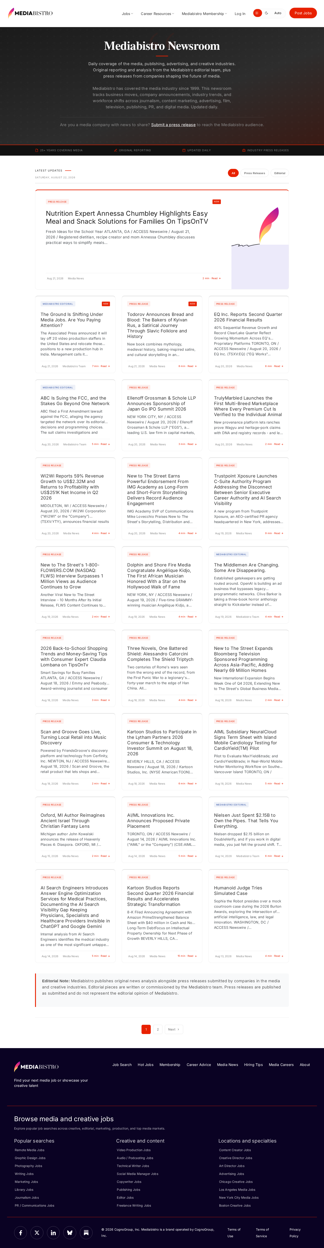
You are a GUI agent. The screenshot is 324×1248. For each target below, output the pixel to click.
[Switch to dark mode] (267, 13)
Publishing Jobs (128, 1189)
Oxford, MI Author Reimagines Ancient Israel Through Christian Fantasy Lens (73, 821)
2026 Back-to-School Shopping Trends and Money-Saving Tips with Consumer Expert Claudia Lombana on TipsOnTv (74, 656)
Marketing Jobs (26, 1181)
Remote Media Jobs (29, 1150)
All (233, 173)
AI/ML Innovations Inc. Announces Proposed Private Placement (158, 821)
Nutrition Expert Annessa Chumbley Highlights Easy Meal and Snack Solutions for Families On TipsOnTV (127, 217)
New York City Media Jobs (239, 1197)
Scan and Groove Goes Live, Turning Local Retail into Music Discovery (73, 737)
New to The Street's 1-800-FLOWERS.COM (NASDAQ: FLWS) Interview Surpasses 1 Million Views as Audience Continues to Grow (72, 576)
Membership (170, 1064)
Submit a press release (173, 124)
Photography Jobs (28, 1166)
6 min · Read (272, 366)
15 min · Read (186, 955)
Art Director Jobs (231, 1166)
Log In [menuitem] (240, 13)
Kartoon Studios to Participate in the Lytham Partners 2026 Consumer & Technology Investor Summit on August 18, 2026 (162, 742)
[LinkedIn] (53, 1232)
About (305, 1064)
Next (171, 1029)
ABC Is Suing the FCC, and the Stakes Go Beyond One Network (75, 400)
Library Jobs (24, 1189)
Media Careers (281, 1064)
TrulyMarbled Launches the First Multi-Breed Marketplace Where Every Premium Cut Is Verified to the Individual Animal (248, 406)
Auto (277, 13)
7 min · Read (99, 366)
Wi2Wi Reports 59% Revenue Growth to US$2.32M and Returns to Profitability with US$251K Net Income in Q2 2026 (72, 487)
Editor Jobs (125, 1197)
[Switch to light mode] (257, 13)
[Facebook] (20, 1232)
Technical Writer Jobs (133, 1166)
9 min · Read (272, 533)
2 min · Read (210, 278)
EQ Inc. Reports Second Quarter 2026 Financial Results (248, 317)
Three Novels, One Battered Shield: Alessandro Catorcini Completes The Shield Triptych (160, 654)
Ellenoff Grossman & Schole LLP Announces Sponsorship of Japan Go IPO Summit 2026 (161, 403)
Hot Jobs (145, 1064)
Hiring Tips (253, 1064)
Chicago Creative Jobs (236, 1181)
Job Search (122, 1064)
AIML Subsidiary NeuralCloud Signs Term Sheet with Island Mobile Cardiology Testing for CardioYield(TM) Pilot (245, 740)
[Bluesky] (69, 1232)
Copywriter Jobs (129, 1181)
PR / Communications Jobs (34, 1205)
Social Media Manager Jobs (137, 1174)
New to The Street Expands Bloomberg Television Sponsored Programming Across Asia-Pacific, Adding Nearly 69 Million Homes (244, 659)
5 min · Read (99, 444)
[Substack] (86, 1232)
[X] (36, 1232)
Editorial (279, 173)
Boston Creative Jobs (235, 1205)
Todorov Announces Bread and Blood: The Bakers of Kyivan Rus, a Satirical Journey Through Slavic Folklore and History (160, 325)
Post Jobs (303, 13)
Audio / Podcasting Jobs (135, 1158)
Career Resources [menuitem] (156, 13)
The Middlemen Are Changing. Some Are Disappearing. (246, 567)
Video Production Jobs (134, 1150)
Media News (227, 1064)
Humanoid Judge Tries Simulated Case (238, 890)
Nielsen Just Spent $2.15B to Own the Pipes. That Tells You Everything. (246, 821)
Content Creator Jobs (235, 1150)
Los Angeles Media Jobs (237, 1189)
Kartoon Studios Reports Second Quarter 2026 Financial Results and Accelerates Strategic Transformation (160, 896)
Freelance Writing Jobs (134, 1205)
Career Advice (199, 1064)
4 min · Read (99, 533)
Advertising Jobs (231, 1174)
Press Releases (254, 173)
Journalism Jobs (27, 1197)
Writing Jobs (24, 1174)
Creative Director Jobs (235, 1158)
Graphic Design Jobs (30, 1158)
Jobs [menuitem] (126, 13)
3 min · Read (186, 444)
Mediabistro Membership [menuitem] (203, 13)
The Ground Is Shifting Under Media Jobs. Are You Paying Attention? (72, 320)
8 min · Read (186, 366)
